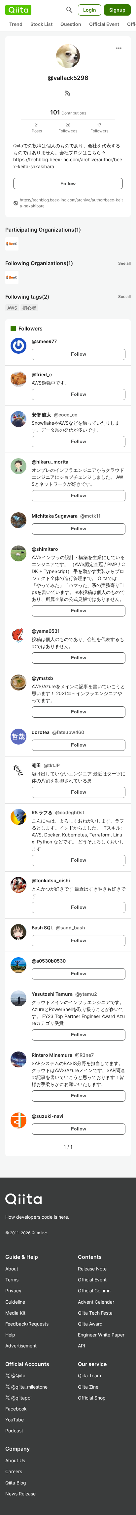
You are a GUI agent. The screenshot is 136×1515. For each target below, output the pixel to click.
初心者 (29, 308)
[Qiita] (18, 10)
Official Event (104, 24)
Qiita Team (89, 1375)
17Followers (99, 127)
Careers (13, 1471)
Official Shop (92, 1398)
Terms (11, 1279)
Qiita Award (90, 1324)
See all (124, 263)
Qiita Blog (15, 1482)
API (81, 1345)
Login (89, 10)
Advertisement (21, 1345)
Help (10, 1334)
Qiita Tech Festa (95, 1313)
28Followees (67, 127)
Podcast (14, 1430)
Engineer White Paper (101, 1334)
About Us (15, 1460)
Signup (117, 10)
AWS (12, 308)
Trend (15, 24)
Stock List (41, 24)
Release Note (92, 1268)
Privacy (13, 1290)
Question (70, 24)
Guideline (15, 1302)
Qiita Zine (88, 1387)
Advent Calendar (96, 1302)
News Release (20, 1493)
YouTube (14, 1419)
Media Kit (15, 1313)
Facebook (16, 1408)
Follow (68, 183)
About (11, 1268)
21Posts (37, 127)
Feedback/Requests (27, 1324)
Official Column (94, 1290)
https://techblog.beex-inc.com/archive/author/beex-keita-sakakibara (71, 202)
